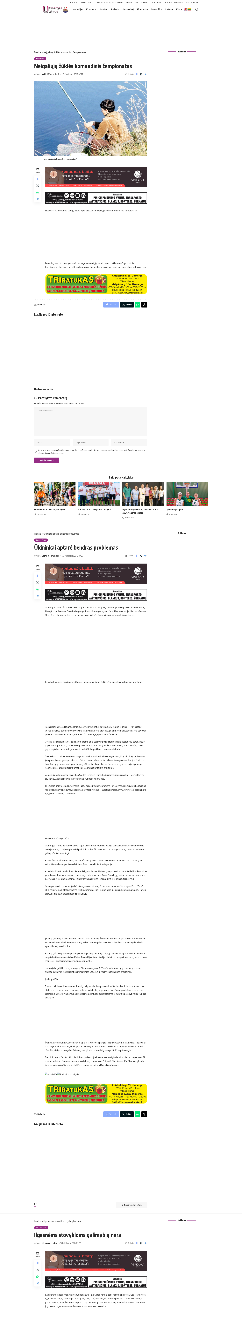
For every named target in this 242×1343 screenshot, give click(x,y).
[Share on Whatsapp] (37, 192)
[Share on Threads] (144, 305)
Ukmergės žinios (49, 1243)
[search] (196, 9)
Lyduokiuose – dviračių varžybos (49, 509)
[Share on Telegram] (145, 74)
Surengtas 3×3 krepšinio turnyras (94, 509)
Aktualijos (41, 1227)
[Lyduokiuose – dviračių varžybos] (54, 494)
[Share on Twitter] (141, 74)
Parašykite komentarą (133, 1205)
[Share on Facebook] (137, 74)
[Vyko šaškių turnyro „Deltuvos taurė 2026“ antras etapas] (143, 494)
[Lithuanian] (189, 9)
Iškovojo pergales (175, 509)
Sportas (40, 59)
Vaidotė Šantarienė (50, 74)
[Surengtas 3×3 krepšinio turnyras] (99, 494)
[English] (186, 9)
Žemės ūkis (41, 540)
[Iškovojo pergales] (187, 494)
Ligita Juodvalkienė (50, 555)
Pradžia (37, 52)
